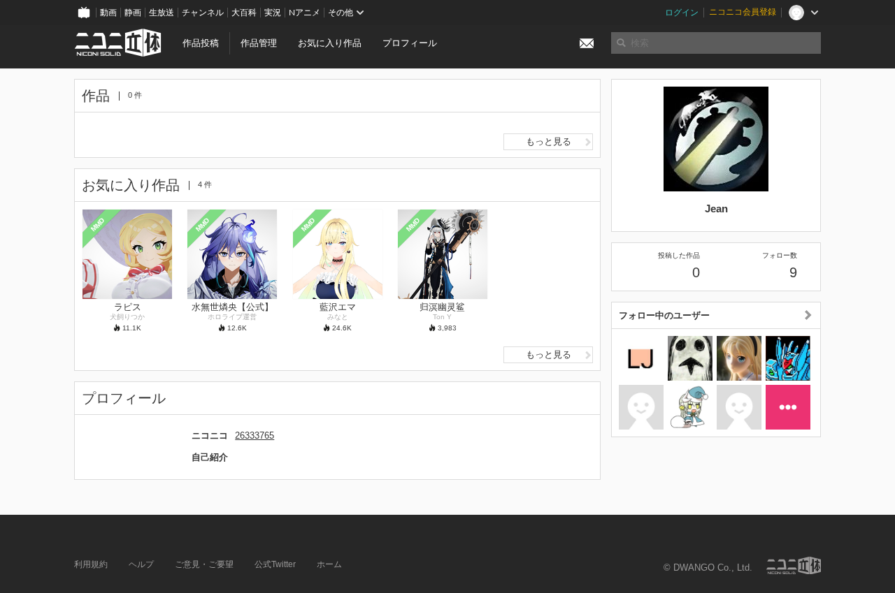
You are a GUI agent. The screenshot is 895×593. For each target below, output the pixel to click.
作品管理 (259, 43)
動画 (108, 12)
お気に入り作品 (329, 43)
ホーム (329, 564)
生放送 (161, 12)
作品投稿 (200, 43)
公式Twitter (275, 564)
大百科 (244, 12)
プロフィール (409, 43)
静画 (132, 12)
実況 (272, 12)
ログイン (682, 12)
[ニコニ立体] (793, 565)
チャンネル (203, 12)
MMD (98, 224)
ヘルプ (141, 564)
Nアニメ (304, 12)
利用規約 (91, 564)
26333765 (254, 435)
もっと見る (548, 141)
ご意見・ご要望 (204, 564)
